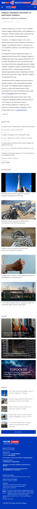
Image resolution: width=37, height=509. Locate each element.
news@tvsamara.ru (16, 453)
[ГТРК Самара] (11, 7)
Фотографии (10, 93)
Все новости (18, 432)
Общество (5, 114)
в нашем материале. (21, 110)
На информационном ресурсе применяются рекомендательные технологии (15, 469)
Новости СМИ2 (5, 162)
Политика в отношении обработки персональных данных (16, 465)
